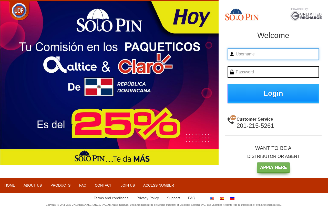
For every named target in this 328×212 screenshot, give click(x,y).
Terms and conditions (111, 198)
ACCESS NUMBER (158, 185)
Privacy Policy (148, 198)
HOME (9, 185)
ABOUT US (33, 185)
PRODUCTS (60, 185)
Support (173, 198)
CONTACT (103, 185)
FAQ (82, 185)
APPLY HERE (273, 167)
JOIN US (128, 185)
